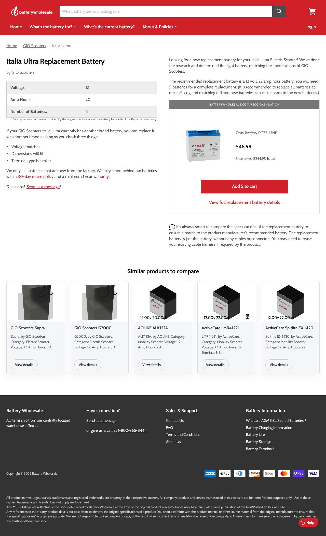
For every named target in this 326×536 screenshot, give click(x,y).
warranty (101, 176)
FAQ (169, 427)
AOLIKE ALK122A (153, 327)
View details (24, 364)
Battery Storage (258, 441)
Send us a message (43, 186)
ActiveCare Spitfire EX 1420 (289, 327)
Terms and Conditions (183, 434)
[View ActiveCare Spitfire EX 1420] (290, 302)
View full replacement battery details (244, 202)
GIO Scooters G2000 (93, 327)
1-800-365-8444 (132, 430)
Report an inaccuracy (143, 119)
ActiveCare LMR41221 (220, 327)
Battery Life (255, 434)
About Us (173, 441)
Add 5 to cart (244, 186)
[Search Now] (279, 12)
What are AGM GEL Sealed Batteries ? (276, 420)
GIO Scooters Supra (28, 327)
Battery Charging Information (269, 427)
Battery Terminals (260, 449)
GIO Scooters (23, 72)
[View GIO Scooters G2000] (99, 302)
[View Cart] (312, 11)
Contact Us (175, 420)
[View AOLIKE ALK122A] (163, 302)
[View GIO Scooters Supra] (35, 302)
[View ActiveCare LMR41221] (226, 302)
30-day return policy (35, 176)
